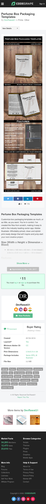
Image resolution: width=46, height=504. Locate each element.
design (28, 373)
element (17, 376)
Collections (5, 472)
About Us (26, 466)
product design (7, 387)
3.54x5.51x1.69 (32, 351)
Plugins (26, 448)
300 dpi (4, 369)
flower (36, 376)
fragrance (5, 380)
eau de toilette (7, 376)
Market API (27, 478)
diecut (36, 373)
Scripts (25, 442)
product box (32, 384)
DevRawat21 (9, 20)
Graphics (26, 454)
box (11, 373)
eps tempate (27, 376)
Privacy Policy (28, 472)
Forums (4, 469)
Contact (26, 481)
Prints (20, 20)
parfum (14, 384)
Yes (27, 342)
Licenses (4, 475)
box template (19, 373)
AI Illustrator (31, 356)
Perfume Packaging (25, 369)
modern (34, 380)
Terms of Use (28, 469)
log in (16, 282)
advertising (38, 369)
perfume (22, 384)
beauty (4, 373)
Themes (26, 445)
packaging (5, 384)
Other (27, 20)
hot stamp (15, 380)
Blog (3, 466)
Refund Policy (28, 475)
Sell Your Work (7, 478)
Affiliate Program (7, 481)
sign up (24, 282)
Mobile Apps (28, 457)
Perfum (12, 369)
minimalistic (25, 380)
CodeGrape (30, 493)
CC (27, 345)
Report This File (23, 397)
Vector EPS (30, 355)
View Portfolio (24, 315)
